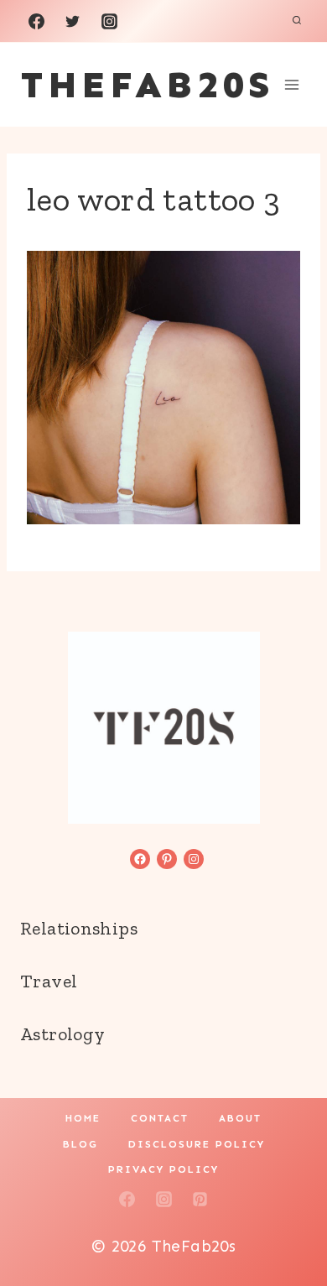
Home (83, 1118)
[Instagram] (109, 21)
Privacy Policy (163, 1169)
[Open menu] (291, 84)
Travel (48, 981)
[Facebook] (36, 21)
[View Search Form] (297, 21)
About (240, 1118)
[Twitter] (73, 21)
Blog (80, 1144)
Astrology (62, 1034)
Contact (160, 1118)
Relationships (79, 928)
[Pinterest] (200, 1199)
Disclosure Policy (196, 1144)
